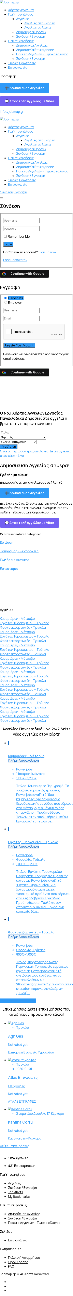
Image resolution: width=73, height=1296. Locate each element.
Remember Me (19, 236)
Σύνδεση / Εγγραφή (30, 36)
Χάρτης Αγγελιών (21, 10)
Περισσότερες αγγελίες (18, 1000)
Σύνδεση (6, 192)
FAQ (11, 1266)
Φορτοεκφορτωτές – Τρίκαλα (23, 627)
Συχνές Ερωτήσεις (22, 63)
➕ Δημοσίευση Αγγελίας (24, 88)
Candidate (16, 298)
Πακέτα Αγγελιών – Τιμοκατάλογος (42, 54)
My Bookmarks (19, 1196)
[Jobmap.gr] (9, 2)
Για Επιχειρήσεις (21, 41)
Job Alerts (15, 1192)
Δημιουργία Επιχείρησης (35, 50)
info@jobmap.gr (12, 111)
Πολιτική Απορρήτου (24, 1257)
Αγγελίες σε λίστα (37, 27)
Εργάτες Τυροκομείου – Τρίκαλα (24, 623)
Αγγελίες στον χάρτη (39, 23)
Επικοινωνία (17, 67)
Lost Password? (15, 260)
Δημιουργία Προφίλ (31, 32)
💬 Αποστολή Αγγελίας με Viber (29, 101)
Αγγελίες (22, 19)
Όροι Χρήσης (18, 1262)
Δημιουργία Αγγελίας (32, 45)
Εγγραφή (20, 192)
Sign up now (47, 252)
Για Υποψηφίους (20, 14)
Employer (15, 302)
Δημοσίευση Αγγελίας (24, 1214)
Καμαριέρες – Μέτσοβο (17, 618)
